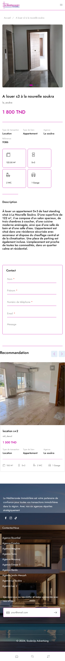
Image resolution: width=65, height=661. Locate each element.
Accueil (7, 17)
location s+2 (10, 431)
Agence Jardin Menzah (14, 575)
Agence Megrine (11, 548)
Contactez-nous (10, 528)
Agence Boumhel (11, 538)
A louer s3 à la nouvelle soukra (30, 17)
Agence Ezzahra (11, 543)
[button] (27, 85)
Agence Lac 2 (9, 586)
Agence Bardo (10, 570)
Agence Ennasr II (11, 564)
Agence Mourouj (11, 559)
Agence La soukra (12, 580)
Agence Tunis (9, 554)
